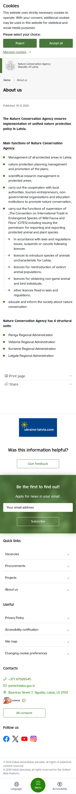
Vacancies (12, 554)
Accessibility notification (21, 630)
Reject (20, 43)
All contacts (24, 713)
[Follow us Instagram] (33, 739)
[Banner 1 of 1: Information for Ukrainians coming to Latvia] (38, 427)
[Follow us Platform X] (15, 739)
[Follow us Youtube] (24, 738)
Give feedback (38, 464)
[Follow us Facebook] (6, 739)
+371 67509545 (19, 679)
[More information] (23, 700)
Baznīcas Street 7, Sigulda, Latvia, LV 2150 (38, 692)
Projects (10, 578)
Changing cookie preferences (26, 653)
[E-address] (11, 700)
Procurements (15, 566)
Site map (11, 641)
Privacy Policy (14, 618)
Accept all (56, 43)
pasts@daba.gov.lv (21, 686)
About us (11, 589)
